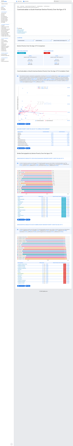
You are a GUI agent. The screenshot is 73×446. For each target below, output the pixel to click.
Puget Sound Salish (21, 199)
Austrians (19, 211)
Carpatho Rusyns (21, 215)
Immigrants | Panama (21, 265)
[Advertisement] (30, 19)
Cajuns (19, 270)
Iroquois (19, 272)
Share (28, 148)
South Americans (46, 6)
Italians (19, 200)
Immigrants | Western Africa (22, 264)
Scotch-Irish (20, 203)
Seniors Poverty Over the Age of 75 (30, 6)
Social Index (22, 6)
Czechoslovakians (40, 6)
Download (67, 85)
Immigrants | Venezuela (22, 280)
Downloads (26, 1)
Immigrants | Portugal (21, 266)
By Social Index (3, 13)
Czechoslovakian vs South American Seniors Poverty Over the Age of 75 (28, 7)
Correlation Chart (20, 30)
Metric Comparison (21, 29)
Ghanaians (19, 269)
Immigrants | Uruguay (21, 281)
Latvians (19, 204)
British (19, 197)
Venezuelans (20, 277)
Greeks (19, 216)
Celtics (19, 212)
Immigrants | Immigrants (22, 268)
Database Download (4, 3)
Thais (19, 208)
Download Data (21, 148)
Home (18, 6)
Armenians (19, 276)
